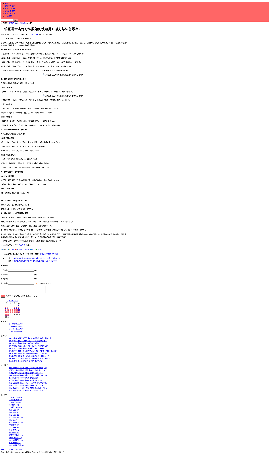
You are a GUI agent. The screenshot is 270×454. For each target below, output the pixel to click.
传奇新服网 (15, 412)
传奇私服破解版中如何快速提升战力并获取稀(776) (28, 375)
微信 (39, 249)
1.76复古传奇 (10, 6)
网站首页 (12, 23)
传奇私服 (21, 245)
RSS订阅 (4, 449)
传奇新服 (14, 415)
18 (10, 312)
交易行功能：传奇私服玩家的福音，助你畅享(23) (27, 385)
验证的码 (4, 283)
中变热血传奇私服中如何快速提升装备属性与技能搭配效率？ (34, 261)
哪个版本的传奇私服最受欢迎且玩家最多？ (27, 348)
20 (15, 312)
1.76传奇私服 (10, 14)
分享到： (5, 249)
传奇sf (13, 420)
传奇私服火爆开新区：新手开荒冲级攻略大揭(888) (28, 383)
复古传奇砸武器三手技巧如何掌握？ (25, 343)
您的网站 (4, 279)
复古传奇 (14, 428)
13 (15, 310)
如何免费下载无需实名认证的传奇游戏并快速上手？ (31, 338)
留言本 (11, 449)
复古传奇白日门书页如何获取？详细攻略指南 (28, 346)
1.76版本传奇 (15, 407)
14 (17, 310)
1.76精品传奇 (10, 8)
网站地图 (18, 449)
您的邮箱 (4, 275)
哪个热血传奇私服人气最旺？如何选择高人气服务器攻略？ (33, 351)
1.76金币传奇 (10, 11)
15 (19, 310)
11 (10, 310)
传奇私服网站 (16, 417)
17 (8, 312)
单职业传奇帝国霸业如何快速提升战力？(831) (26, 373)
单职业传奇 (15, 438)
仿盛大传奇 (15, 443)
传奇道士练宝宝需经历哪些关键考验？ (26, 361)
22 (19, 312)
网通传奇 (14, 433)
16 (6, 312)
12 (12, 310)
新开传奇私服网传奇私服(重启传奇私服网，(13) (27, 370)
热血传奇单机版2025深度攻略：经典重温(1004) (26, 390)
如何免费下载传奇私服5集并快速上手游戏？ (28, 341)
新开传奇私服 (16, 435)
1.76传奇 (14, 405)
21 (17, 312)
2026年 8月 (13, 301)
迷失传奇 (14, 430)
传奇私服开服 (16, 440)
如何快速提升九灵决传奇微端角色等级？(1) (25, 380)
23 (6, 315)
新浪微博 (19, 249)
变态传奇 (14, 425)
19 (12, 312)
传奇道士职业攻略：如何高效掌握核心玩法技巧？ (30, 358)
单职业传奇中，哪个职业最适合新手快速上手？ (29, 356)
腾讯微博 (27, 249)
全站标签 (8, 16)
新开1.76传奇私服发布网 (49, 254)
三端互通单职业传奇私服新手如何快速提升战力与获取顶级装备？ (36, 258)
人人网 (34, 249)
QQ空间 (12, 249)
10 (8, 310)
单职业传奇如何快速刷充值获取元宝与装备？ (28, 353)
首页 (6, 3)
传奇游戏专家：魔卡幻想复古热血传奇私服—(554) (28, 388)
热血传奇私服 (16, 422)
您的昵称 (4, 270)
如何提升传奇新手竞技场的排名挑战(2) (23, 378)
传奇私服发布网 (16, 445)
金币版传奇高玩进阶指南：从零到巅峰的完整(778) (28, 368)
